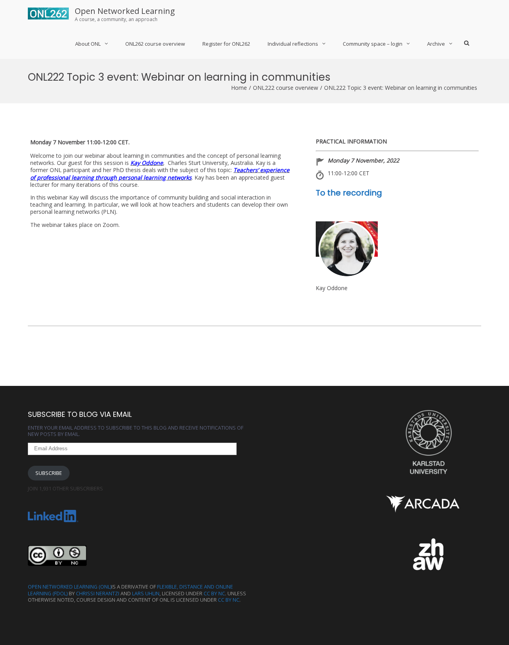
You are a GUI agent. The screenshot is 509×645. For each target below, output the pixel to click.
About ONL (88, 43)
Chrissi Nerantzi (97, 593)
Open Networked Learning (125, 11)
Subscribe (48, 473)
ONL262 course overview (155, 43)
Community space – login (372, 43)
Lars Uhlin (145, 593)
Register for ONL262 (226, 43)
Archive (436, 43)
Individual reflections (293, 43)
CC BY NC (214, 593)
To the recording (349, 192)
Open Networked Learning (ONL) (69, 586)
